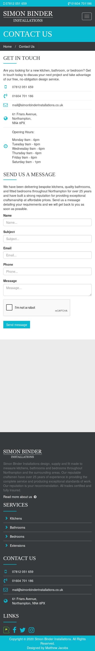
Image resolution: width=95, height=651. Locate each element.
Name (7, 215)
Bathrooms (17, 527)
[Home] (28, 13)
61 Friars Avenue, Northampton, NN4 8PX (24, 118)
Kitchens (16, 518)
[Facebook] (14, 629)
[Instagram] (31, 629)
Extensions (17, 545)
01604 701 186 (22, 96)
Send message (16, 324)
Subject (9, 231)
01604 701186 (81, 3)
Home (7, 46)
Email (7, 248)
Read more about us (18, 496)
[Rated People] (6, 629)
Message (10, 280)
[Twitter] (22, 629)
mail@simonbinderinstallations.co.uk (37, 105)
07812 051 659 (16, 3)
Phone (8, 264)
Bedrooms (17, 536)
